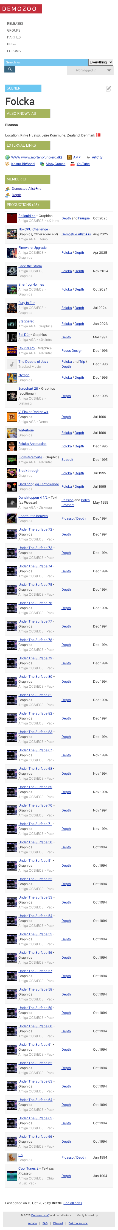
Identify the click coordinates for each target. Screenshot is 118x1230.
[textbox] (46, 62)
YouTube (83, 164)
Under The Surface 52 (35, 879)
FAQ (45, 1223)
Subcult (67, 460)
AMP (77, 157)
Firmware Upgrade (32, 248)
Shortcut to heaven (33, 516)
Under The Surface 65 (35, 1118)
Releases (15, 23)
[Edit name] (108, 89)
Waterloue (26, 430)
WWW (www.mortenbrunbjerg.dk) (36, 157)
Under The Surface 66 (35, 1136)
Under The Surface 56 (35, 952)
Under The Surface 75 (35, 584)
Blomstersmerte (30, 457)
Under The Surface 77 (35, 621)
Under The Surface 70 (35, 805)
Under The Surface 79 (35, 658)
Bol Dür (24, 335)
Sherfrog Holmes (31, 284)
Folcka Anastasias (32, 444)
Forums (14, 51)
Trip (82, 361)
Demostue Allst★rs (26, 188)
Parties (14, 37)
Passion (67, 500)
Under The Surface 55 (35, 934)
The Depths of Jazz (33, 361)
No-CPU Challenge (33, 229)
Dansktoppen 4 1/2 (32, 497)
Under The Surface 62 (35, 1063)
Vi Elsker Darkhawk (33, 412)
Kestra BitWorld (23, 164)
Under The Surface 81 (35, 695)
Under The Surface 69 (35, 787)
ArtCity (97, 157)
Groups (13, 30)
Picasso (67, 518)
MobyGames (55, 164)
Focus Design (71, 350)
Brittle (57, 1203)
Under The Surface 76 (35, 603)
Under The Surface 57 (35, 971)
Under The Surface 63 (35, 1081)
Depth (16, 195)
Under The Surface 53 (35, 897)
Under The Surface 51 (35, 860)
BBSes (11, 44)
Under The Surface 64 (35, 1100)
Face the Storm (30, 266)
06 (20, 1155)
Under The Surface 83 (35, 732)
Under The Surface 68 (35, 768)
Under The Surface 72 (35, 529)
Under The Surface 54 (35, 916)
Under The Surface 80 (35, 676)
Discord (58, 1223)
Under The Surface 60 (35, 1026)
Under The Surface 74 (35, 566)
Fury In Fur (26, 303)
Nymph (23, 375)
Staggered (26, 321)
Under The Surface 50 (35, 842)
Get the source (78, 1223)
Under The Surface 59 (35, 1008)
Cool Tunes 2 (28, 1168)
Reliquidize (26, 216)
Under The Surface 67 (35, 750)
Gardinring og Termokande (38, 484)
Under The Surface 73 (35, 548)
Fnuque (84, 218)
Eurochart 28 (28, 388)
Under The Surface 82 (35, 713)
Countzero (26, 348)
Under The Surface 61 (35, 1044)
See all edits (72, 1203)
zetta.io (32, 1223)
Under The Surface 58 (35, 989)
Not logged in (86, 70)
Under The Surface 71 (35, 824)
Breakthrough (28, 470)
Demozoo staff (40, 1215)
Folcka (66, 252)
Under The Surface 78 (35, 640)
